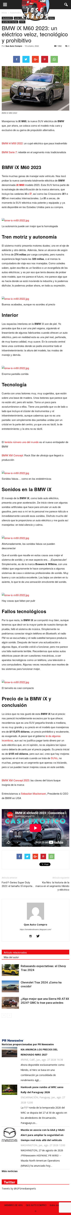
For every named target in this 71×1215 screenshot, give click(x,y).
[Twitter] (39, 936)
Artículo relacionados (15, 952)
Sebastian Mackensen (33, 793)
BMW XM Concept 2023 (15, 780)
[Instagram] (32, 936)
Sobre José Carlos (58, 1205)
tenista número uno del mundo (22, 442)
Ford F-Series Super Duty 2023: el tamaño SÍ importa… (18, 884)
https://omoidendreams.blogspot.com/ (35, 929)
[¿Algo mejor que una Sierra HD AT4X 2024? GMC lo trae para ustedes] (10, 1003)
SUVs (22, 22)
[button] (66, 4)
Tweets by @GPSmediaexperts (19, 1188)
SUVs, (54, 758)
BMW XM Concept (12, 455)
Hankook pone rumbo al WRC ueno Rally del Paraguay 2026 (42, 1089)
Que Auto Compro (14, 46)
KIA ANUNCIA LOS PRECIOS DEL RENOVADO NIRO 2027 (39, 1052)
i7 (30, 194)
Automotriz (7, 18)
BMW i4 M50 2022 (12, 143)
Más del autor (11, 957)
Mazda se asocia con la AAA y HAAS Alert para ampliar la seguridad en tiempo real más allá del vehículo (43, 1135)
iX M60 (20, 185)
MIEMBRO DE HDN (13, 1205)
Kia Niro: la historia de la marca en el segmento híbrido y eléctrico (52, 886)
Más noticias (10, 1171)
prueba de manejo (10, 22)
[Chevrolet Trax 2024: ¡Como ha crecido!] (10, 986)
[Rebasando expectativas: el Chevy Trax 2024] (10, 970)
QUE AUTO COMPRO (36, 1205)
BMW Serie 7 (9, 152)
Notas (51, 18)
